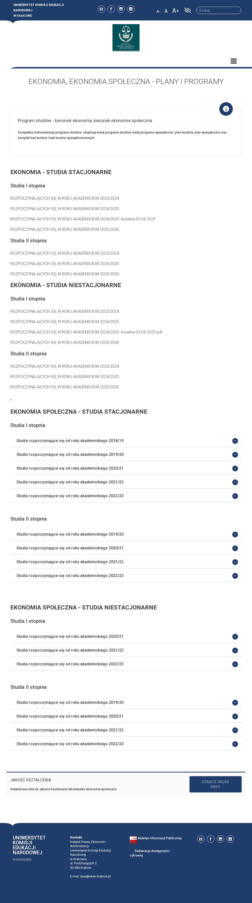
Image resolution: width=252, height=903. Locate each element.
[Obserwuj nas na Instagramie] (121, 9)
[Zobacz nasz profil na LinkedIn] (130, 9)
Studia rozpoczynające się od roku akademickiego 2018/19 (70, 440)
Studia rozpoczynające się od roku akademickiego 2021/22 (70, 482)
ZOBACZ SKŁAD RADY (215, 784)
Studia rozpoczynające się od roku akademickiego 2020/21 (70, 468)
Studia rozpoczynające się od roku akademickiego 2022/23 (70, 495)
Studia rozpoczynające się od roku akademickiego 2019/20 (70, 454)
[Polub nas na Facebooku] (111, 9)
